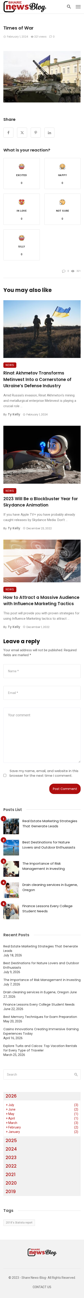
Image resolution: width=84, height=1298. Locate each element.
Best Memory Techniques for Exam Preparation (40, 1017)
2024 (11, 1149)
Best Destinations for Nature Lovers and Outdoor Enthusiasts (48, 845)
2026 (11, 1096)
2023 (11, 1157)
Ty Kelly (14, 414)
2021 (10, 1174)
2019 (11, 1191)
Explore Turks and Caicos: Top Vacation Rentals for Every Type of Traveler (40, 1048)
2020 (11, 1183)
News (10, 365)
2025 (11, 1140)
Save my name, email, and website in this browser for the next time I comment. (44, 773)
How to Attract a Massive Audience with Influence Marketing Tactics (41, 600)
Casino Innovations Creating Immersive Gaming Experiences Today (41, 1031)
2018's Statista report (19, 1222)
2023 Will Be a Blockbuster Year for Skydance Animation (40, 502)
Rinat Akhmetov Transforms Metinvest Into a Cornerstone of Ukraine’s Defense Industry (37, 379)
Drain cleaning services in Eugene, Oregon (50, 887)
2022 (11, 1166)
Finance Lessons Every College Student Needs (47, 908)
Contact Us (42, 1287)
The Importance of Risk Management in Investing (43, 866)
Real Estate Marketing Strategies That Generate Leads (49, 823)
